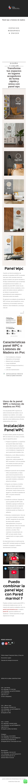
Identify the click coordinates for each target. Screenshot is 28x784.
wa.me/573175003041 (15, 691)
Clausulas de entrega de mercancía (9, 660)
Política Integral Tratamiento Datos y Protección (12, 655)
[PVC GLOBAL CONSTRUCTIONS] (14, 7)
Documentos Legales (6, 657)
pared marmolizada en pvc (10, 609)
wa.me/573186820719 (15, 709)
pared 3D (5, 611)
